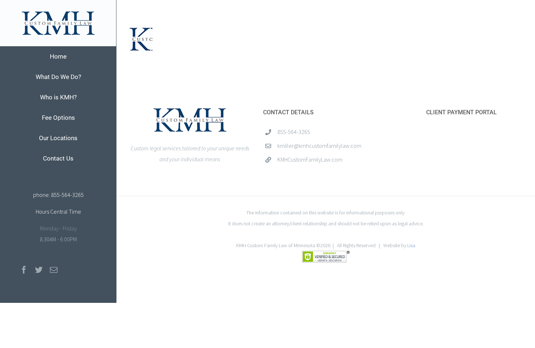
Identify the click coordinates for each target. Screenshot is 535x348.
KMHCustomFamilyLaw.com (309, 159)
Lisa (411, 245)
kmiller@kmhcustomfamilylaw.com (319, 145)
